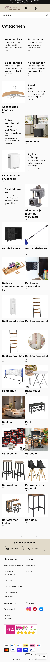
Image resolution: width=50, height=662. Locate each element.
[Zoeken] (47, 15)
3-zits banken (13, 62)
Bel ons (35, 549)
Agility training (33, 156)
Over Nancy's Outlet (13, 586)
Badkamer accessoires (33, 285)
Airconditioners (13, 191)
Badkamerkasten (13, 321)
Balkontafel (32, 390)
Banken (7, 422)
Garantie (8, 580)
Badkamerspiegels (36, 358)
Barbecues (32, 453)
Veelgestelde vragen (13, 565)
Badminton (9, 390)
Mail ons (14, 549)
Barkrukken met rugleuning (35, 487)
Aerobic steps (33, 87)
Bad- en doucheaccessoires (13, 286)
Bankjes (30, 422)
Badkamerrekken (13, 356)
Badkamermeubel (36, 321)
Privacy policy (10, 609)
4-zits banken (36, 62)
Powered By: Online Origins (25, 659)
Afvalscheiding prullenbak (11, 177)
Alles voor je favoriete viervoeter (33, 213)
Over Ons (30, 565)
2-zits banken (36, 39)
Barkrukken (9, 485)
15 (36, 536)
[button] (43, 8)
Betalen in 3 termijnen (9, 617)
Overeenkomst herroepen (10, 594)
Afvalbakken (33, 141)
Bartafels (31, 520)
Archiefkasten (11, 248)
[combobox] (25, 15)
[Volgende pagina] (43, 536)
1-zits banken (13, 39)
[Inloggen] (27, 8)
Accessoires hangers (10, 108)
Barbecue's (9, 453)
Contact (29, 571)
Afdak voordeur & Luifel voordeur (12, 125)
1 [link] (7, 536)
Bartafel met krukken (10, 522)
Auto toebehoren (36, 248)
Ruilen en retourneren (9, 573)
